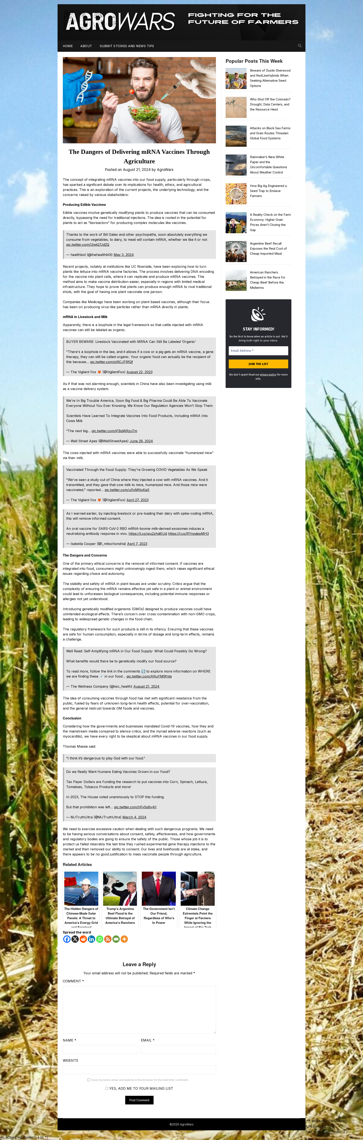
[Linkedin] (91, 939)
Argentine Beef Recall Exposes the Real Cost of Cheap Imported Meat (268, 248)
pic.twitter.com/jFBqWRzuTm (114, 431)
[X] (75, 939)
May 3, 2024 (124, 255)
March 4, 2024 (134, 817)
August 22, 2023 (139, 372)
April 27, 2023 (137, 500)
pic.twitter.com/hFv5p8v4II (135, 807)
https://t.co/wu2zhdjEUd (148, 533)
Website (70, 1060)
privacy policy (268, 374)
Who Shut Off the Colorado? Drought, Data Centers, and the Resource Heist (270, 104)
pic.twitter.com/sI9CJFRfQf (111, 362)
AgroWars (165, 170)
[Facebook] (67, 939)
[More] (124, 939)
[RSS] (108, 939)
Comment (73, 981)
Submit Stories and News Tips (127, 46)
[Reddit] (83, 939)
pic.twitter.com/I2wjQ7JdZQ (87, 244)
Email (148, 1040)
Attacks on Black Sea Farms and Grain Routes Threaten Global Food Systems (270, 133)
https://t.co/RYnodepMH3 (188, 533)
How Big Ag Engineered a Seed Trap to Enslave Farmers (268, 191)
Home (68, 46)
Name (69, 1040)
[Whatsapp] (99, 939)
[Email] (116, 939)
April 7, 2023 (137, 544)
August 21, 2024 (146, 686)
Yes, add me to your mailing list (140, 1088)
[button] (300, 45)
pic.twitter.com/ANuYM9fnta (149, 676)
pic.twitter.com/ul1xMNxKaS (127, 490)
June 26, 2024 (141, 441)
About (86, 46)
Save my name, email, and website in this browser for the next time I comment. (140, 1079)
